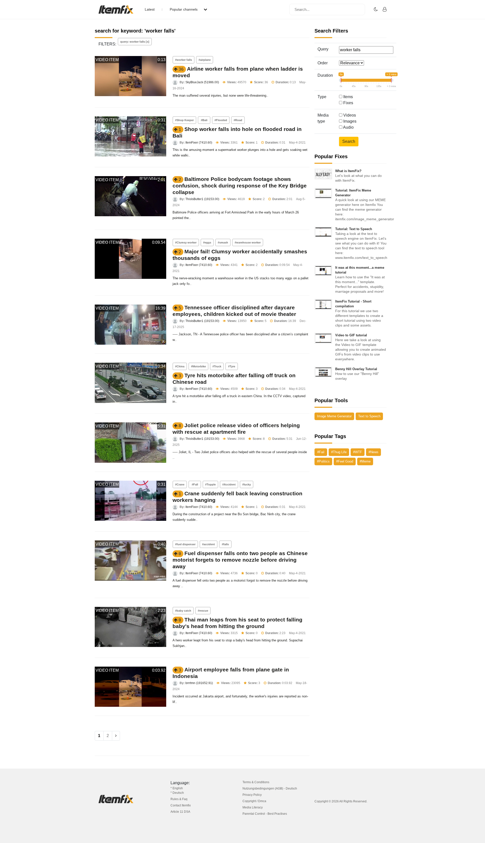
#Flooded (220, 120)
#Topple (210, 484)
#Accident (229, 484)
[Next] (116, 736)
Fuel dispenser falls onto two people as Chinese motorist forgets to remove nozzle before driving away (240, 559)
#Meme (365, 461)
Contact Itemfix (181, 805)
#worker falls (183, 59)
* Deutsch (177, 793)
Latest (150, 9)
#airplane (205, 59)
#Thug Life (339, 452)
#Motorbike (198, 366)
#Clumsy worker (186, 242)
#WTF (357, 452)
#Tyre (231, 366)
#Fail (320, 452)
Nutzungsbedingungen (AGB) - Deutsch (270, 788)
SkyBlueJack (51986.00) (202, 82)
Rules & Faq (179, 799)
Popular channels (184, 9)
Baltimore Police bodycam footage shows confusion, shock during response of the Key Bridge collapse (240, 185)
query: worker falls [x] (134, 41)
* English (177, 788)
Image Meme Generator (334, 416)
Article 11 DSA (180, 811)
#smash (223, 242)
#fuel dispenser (185, 544)
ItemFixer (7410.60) (198, 142)
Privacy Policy (252, 795)
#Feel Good (344, 461)
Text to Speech (369, 416)
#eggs (207, 242)
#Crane (179, 484)
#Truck (216, 366)
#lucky (246, 484)
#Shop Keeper (184, 120)
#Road (238, 120)
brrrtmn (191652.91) (199, 683)
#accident (208, 544)
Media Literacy (253, 807)
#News (373, 452)
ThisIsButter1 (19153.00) (202, 199)
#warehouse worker (248, 242)
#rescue (203, 610)
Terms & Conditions (256, 782)
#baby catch (183, 610)
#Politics (323, 461)
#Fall (195, 484)
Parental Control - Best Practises (265, 813)
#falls (225, 544)
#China (179, 366)
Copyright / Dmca (254, 801)
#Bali (204, 120)
